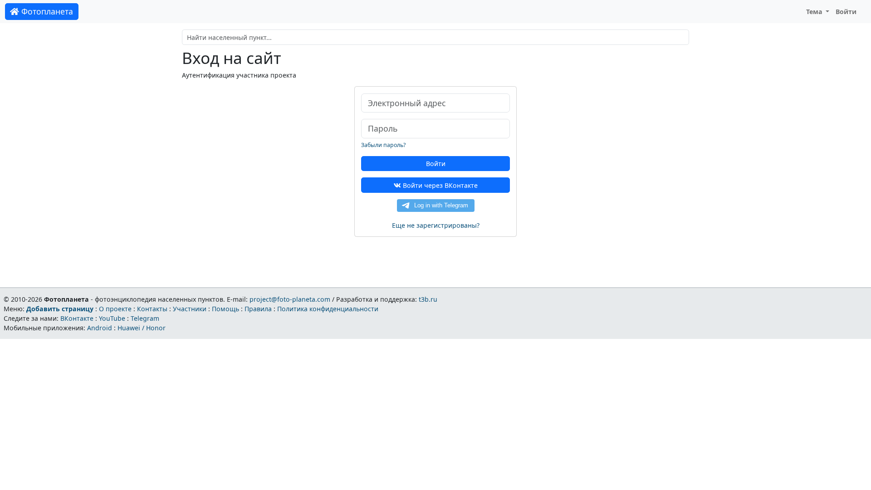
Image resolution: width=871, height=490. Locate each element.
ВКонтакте (76, 318)
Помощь (225, 308)
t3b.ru (428, 299)
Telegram (145, 318)
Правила (258, 308)
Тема (815, 11)
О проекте (115, 308)
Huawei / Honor (141, 327)
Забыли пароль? (383, 145)
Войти (846, 11)
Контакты (152, 308)
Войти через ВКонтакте (439, 185)
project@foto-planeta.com (290, 299)
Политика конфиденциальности (327, 308)
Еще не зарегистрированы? (436, 225)
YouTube (112, 318)
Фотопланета (46, 11)
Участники (189, 308)
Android (99, 327)
